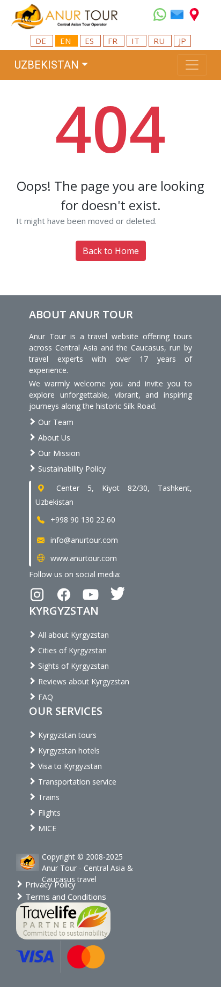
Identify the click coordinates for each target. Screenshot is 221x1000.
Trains (48, 797)
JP (182, 40)
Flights (48, 813)
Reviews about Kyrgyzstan (82, 681)
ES (90, 40)
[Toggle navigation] (192, 65)
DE (41, 40)
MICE (46, 828)
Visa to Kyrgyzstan (69, 766)
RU (160, 40)
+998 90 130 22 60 (81, 519)
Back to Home (111, 251)
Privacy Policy (49, 884)
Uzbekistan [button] (46, 64)
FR (114, 40)
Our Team (54, 422)
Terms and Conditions (64, 896)
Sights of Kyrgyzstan (72, 666)
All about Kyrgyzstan (72, 635)
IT (136, 40)
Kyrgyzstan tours (66, 735)
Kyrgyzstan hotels (68, 750)
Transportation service (76, 782)
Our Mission (58, 453)
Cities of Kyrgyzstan (71, 650)
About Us (53, 437)
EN (66, 40)
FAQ (44, 697)
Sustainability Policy (71, 469)
